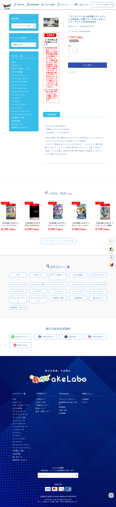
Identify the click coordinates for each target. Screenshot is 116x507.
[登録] (75, 475)
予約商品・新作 (17, 118)
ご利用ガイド (41, 399)
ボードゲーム (17, 108)
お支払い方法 (41, 402)
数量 (69, 46)
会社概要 (62, 413)
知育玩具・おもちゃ (19, 127)
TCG (13, 62)
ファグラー (16, 98)
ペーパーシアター (18, 105)
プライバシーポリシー (67, 399)
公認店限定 (16, 121)
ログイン (85, 402)
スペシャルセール (18, 88)
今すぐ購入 (87, 65)
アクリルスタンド (18, 75)
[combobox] (102, 4)
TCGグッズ (16, 65)
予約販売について (42, 405)
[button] (64, 4)
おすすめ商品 (17, 72)
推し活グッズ (17, 124)
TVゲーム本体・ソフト (21, 69)
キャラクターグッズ (19, 78)
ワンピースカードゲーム (21, 114)
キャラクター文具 (18, 82)
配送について (41, 408)
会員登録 (85, 399)
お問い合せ (63, 410)
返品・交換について (43, 411)
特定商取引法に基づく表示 (68, 403)
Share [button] (73, 72)
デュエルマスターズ (19, 92)
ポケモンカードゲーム (20, 111)
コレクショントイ (18, 85)
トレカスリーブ (17, 95)
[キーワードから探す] (112, 4)
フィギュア (16, 101)
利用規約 (62, 407)
